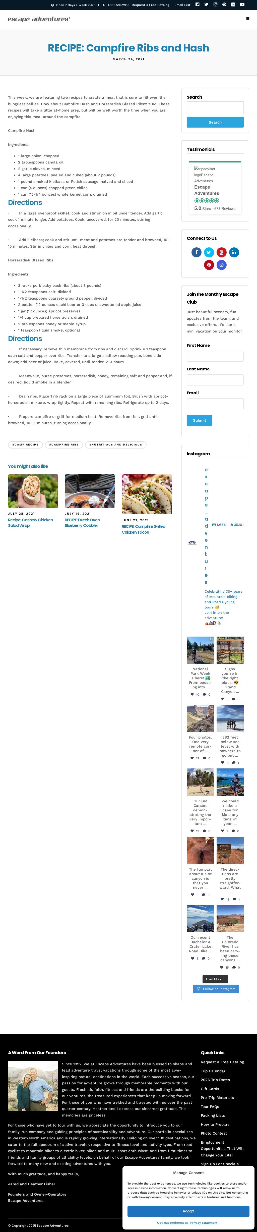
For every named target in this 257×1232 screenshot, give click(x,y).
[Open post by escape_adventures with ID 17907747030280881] (200, 850)
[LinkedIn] (233, 5)
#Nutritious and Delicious (115, 444)
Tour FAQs (210, 1106)
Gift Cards (210, 1089)
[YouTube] (242, 5)
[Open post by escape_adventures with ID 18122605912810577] (230, 650)
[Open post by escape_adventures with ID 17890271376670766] (200, 782)
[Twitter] (206, 5)
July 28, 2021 (21, 514)
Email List (182, 5)
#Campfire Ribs (64, 444)
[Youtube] (222, 252)
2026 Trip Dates (215, 1080)
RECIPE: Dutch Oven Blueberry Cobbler (82, 522)
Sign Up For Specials (220, 1164)
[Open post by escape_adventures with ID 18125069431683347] (230, 782)
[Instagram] (215, 5)
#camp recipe (25, 444)
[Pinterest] (224, 5)
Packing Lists (213, 1115)
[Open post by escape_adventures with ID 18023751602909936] (200, 650)
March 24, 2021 (129, 59)
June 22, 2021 (135, 520)
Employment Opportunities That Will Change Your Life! (222, 1148)
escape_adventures (200, 642)
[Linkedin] (234, 252)
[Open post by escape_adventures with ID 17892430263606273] (200, 718)
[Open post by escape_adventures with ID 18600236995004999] (200, 918)
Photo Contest (214, 1133)
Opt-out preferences (172, 1222)
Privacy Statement (203, 1222)
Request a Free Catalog (150, 5)
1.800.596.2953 (118, 5)
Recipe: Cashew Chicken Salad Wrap (30, 522)
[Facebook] (197, 5)
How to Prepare (215, 1124)
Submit (199, 420)
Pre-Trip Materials (217, 1097)
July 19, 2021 (78, 514)
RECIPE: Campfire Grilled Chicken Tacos (143, 529)
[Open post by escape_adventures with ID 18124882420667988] (230, 918)
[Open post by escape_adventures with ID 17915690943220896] (230, 850)
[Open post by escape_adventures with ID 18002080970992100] (230, 718)
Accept (188, 1211)
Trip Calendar (213, 1071)
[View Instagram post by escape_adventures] (211, 661)
